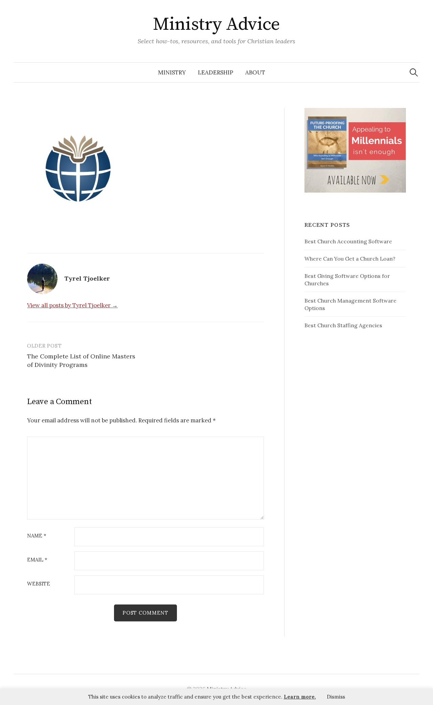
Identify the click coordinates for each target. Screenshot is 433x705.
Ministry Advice (216, 24)
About (255, 72)
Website (38, 584)
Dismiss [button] (336, 696)
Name (36, 535)
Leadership (215, 72)
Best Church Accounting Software (348, 241)
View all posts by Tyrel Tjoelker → (72, 305)
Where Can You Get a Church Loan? (349, 258)
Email (37, 560)
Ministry (172, 72)
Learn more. (300, 696)
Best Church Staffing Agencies (343, 325)
